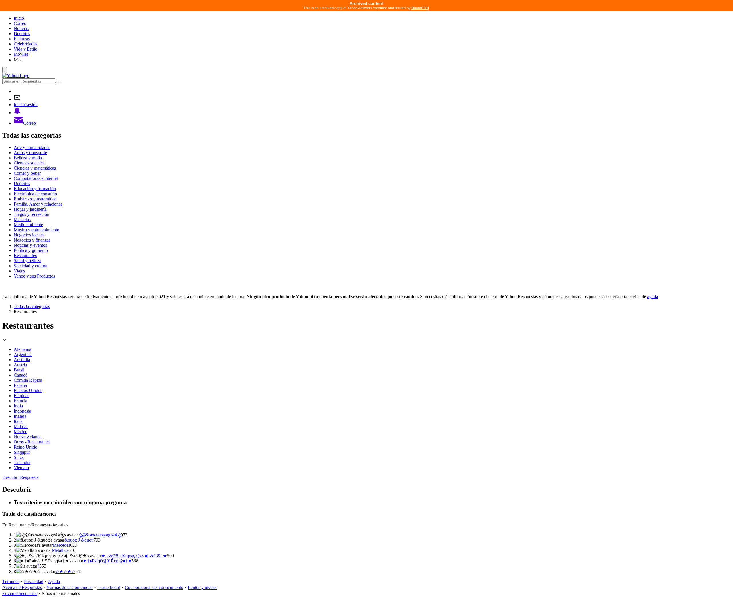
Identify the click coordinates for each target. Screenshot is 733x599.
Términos (10, 581)
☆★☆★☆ (65, 571)
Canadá (20, 375)
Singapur (22, 452)
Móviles (21, 54)
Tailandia (22, 462)
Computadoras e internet (36, 178)
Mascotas (22, 219)
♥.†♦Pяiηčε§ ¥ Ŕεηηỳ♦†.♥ (107, 560)
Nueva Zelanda (28, 436)
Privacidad (33, 581)
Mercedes (61, 545)
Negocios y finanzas (32, 240)
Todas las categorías (32, 306)
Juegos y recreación (31, 214)
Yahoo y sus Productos (34, 276)
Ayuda (54, 581)
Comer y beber (27, 173)
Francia (20, 400)
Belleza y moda (28, 157)
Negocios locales (29, 234)
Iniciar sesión (26, 104)
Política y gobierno (31, 250)
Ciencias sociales (29, 162)
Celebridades (25, 43)
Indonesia (22, 411)
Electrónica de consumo (35, 193)
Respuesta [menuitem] (29, 477)
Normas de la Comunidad (69, 587)
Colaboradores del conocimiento (154, 587)
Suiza (19, 457)
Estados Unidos (28, 390)
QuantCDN (420, 8)
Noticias (21, 28)
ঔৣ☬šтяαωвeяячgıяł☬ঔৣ (99, 534)
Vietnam (21, 467)
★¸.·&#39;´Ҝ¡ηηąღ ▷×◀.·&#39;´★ (134, 555)
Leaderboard (108, 587)
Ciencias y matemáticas (35, 168)
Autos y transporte (30, 152)
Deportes (22, 33)
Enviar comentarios (19, 593)
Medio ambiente (28, 224)
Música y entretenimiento (36, 229)
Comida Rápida (28, 380)
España (20, 385)
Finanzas (22, 38)
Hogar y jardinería (30, 209)
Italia (18, 421)
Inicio (19, 18)
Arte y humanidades (32, 147)
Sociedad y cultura (30, 265)
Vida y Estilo (25, 49)
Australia (22, 359)
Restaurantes (25, 255)
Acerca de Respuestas (22, 587)
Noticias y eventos (30, 245)
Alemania (22, 349)
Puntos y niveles (202, 587)
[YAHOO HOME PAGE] (15, 75)
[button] (372, 60)
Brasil (19, 369)
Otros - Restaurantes (32, 441)
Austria (20, 364)
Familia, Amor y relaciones (38, 204)
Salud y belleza (27, 260)
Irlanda (20, 416)
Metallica (60, 550)
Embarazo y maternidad (35, 198)
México (20, 431)
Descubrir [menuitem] (11, 477)
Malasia (21, 426)
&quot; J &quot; (79, 540)
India (18, 405)
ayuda (652, 296)
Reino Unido (25, 447)
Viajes (19, 270)
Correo (20, 23)
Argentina (23, 354)
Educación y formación (35, 188)
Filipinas (21, 395)
